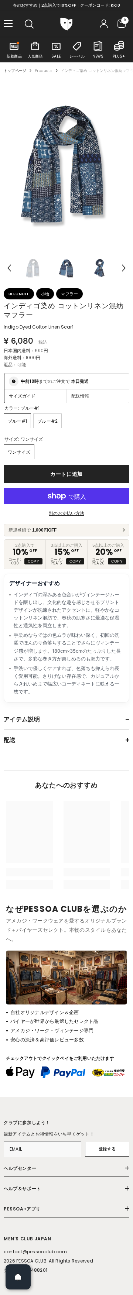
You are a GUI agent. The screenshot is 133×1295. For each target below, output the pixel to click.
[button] (9, 268)
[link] (29, 872)
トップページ (15, 70)
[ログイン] (104, 23)
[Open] (18, 1276)
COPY (33, 561)
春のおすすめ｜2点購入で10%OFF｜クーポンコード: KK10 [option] (66, 5)
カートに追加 (66, 474)
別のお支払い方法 (66, 513)
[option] (66, 163)
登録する (107, 1149)
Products (43, 70)
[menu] (8, 23)
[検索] (29, 24)
